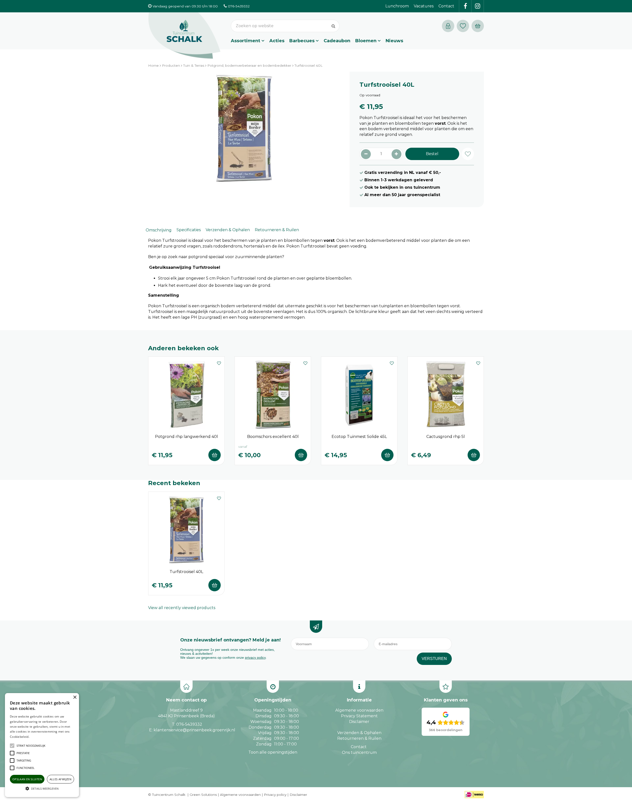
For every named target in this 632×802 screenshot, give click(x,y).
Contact (359, 746)
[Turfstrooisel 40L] (244, 133)
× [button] (75, 697)
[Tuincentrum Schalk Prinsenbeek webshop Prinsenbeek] (184, 35)
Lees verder (37, 737)
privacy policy (255, 657)
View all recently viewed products (181, 607)
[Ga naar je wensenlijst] (464, 26)
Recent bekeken (174, 483)
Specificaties (189, 229)
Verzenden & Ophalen (228, 229)
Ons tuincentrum (359, 752)
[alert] (42, 745)
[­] (465, 6)
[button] (31, 746)
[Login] (448, 26)
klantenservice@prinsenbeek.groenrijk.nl (194, 730)
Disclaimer (359, 721)
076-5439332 (189, 724)
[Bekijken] (478, 26)
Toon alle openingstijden (272, 752)
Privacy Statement (359, 716)
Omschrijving (159, 230)
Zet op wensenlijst (219, 363)
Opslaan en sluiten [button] (27, 779)
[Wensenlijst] (463, 26)
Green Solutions (203, 795)
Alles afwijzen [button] (61, 779)
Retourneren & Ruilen (277, 229)
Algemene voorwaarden (359, 710)
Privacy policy (275, 795)
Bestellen (214, 455)
